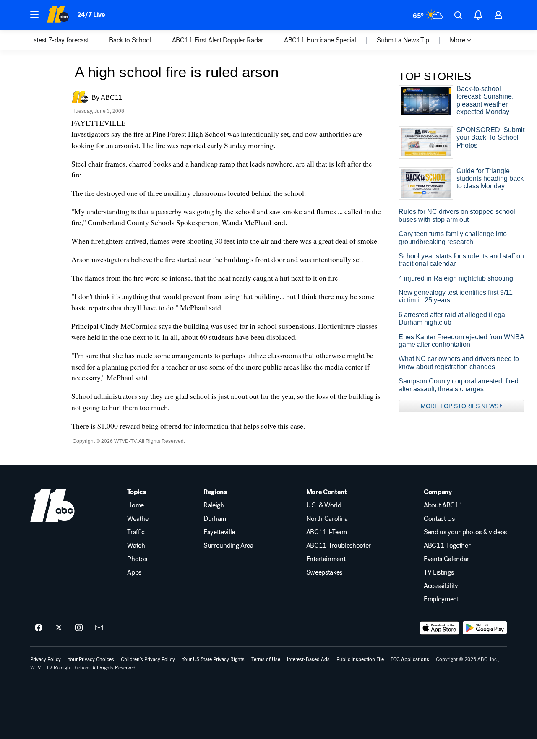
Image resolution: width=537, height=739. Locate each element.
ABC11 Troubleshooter (338, 545)
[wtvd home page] (52, 505)
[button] (34, 14)
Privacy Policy (45, 659)
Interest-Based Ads (308, 659)
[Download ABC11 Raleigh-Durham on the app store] (440, 628)
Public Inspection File (360, 659)
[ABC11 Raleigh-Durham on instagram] (78, 627)
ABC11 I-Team (326, 532)
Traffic (136, 532)
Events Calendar (446, 559)
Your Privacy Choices (91, 659)
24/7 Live (91, 14)
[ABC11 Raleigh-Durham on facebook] (38, 627)
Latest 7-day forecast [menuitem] (59, 40)
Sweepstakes (324, 572)
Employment (441, 599)
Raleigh (213, 505)
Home (135, 505)
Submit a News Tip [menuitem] (403, 40)
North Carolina (327, 518)
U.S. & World (323, 505)
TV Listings (439, 572)
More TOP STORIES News (459, 406)
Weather (139, 518)
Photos (137, 559)
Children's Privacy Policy (148, 659)
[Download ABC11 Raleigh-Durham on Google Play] (485, 628)
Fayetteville (219, 532)
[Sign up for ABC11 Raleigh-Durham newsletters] (99, 627)
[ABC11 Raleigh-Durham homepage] (58, 15)
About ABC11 (443, 505)
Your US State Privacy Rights (213, 659)
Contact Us (439, 518)
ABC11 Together (447, 545)
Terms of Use (265, 659)
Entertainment (326, 559)
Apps (134, 572)
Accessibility (441, 586)
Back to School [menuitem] (130, 40)
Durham (214, 518)
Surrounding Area (228, 545)
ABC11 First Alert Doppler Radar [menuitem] (217, 40)
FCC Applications (410, 659)
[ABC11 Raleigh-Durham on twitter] (58, 627)
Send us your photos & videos (465, 532)
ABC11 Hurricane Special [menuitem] (320, 40)
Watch (136, 545)
